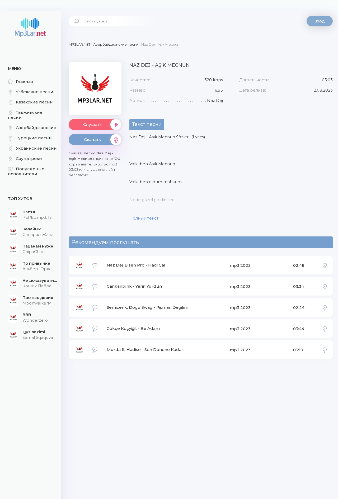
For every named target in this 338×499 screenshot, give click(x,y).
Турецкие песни (34, 137)
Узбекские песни (34, 91)
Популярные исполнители (26, 171)
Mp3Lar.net (30, 28)
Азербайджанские (36, 127)
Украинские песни (36, 148)
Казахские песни (34, 101)
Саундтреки (29, 158)
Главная (24, 81)
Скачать (92, 139)
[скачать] (324, 265)
